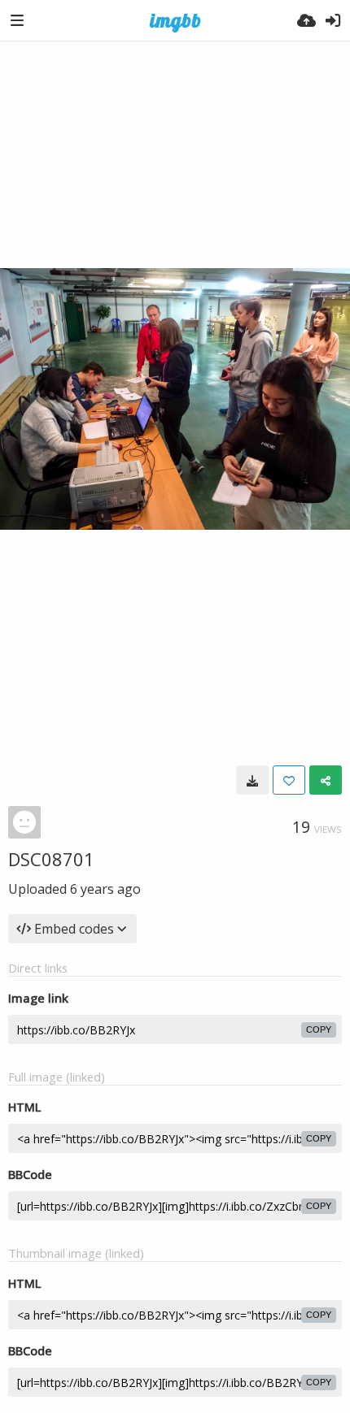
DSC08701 (51, 859)
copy (318, 1029)
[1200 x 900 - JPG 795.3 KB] (252, 780)
